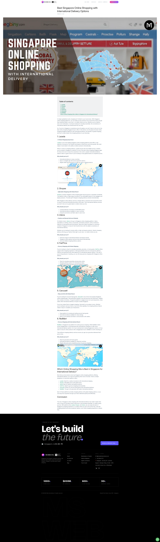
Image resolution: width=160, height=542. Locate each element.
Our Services (70, 458)
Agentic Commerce (85, 460)
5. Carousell (63, 111)
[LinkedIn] (96, 468)
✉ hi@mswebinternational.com (102, 456)
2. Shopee (63, 106)
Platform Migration (85, 458)
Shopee (77, 405)
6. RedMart (63, 112)
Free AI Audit (84, 462)
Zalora (83, 405)
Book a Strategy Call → (109, 443)
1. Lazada (62, 104)
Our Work (69, 460)
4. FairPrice (63, 109)
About (68, 456)
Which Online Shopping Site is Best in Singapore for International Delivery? (79, 114)
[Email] (99, 468)
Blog (68, 462)
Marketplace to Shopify (86, 456)
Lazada (73, 405)
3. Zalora (62, 107)
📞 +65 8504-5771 (99, 458)
